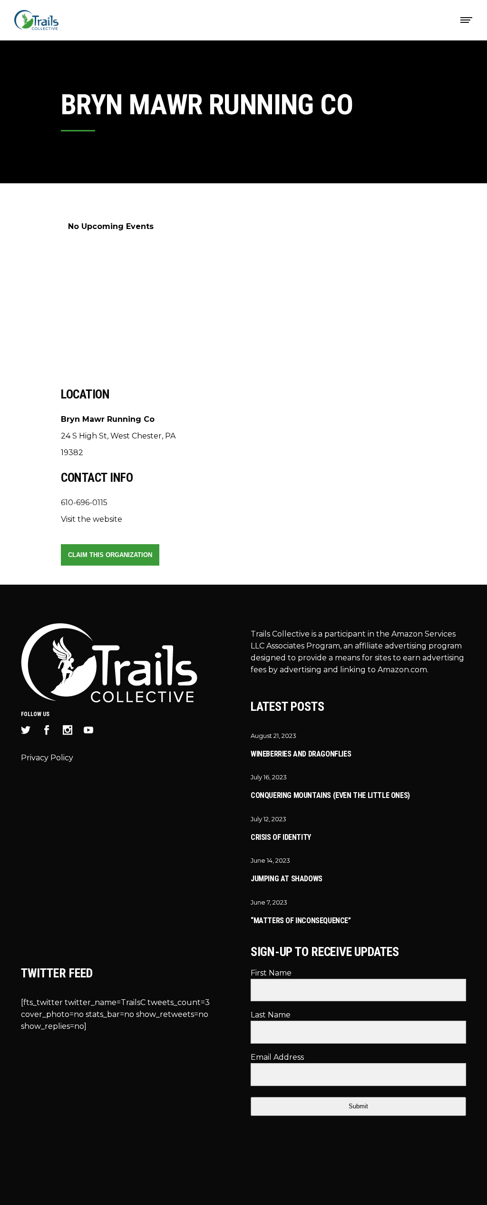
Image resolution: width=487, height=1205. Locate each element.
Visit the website (91, 519)
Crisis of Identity (281, 837)
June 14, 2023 (270, 860)
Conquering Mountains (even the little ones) (330, 795)
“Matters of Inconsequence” (301, 920)
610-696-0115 (84, 502)
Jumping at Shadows (286, 878)
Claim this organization (110, 554)
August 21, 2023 (273, 735)
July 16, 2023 (269, 777)
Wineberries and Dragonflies (301, 753)
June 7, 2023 (269, 902)
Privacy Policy (47, 757)
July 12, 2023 (268, 819)
